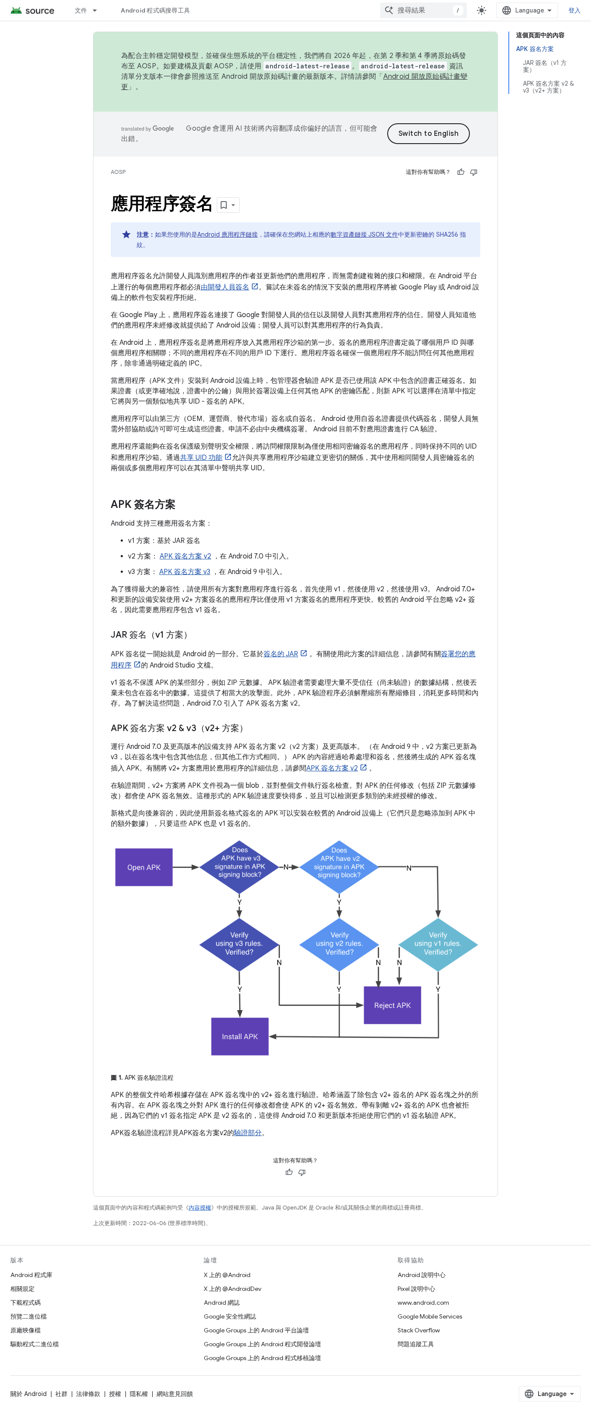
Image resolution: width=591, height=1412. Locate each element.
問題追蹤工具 (416, 1344)
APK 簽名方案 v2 (185, 556)
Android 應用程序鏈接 (227, 234)
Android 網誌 (222, 1302)
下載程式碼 (25, 1302)
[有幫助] (460, 172)
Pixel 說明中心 (416, 1289)
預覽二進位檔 (28, 1316)
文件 (81, 10)
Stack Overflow (419, 1330)
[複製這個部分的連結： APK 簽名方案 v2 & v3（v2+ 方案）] (256, 729)
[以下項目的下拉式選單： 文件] (98, 10)
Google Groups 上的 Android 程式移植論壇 (262, 1358)
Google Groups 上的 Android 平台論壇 (256, 1330)
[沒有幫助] (473, 172)
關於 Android (28, 1393)
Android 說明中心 (422, 1275)
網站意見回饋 (175, 1393)
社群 (61, 1393)
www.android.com (423, 1302)
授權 (115, 1393)
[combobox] (423, 10)
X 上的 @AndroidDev (232, 1289)
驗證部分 (248, 1133)
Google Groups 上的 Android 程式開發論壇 (262, 1344)
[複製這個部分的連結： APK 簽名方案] (184, 505)
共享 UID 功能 (201, 457)
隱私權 (139, 1393)
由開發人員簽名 (225, 287)
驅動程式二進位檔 (34, 1344)
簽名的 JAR (280, 654)
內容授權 (200, 1207)
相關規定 (22, 1289)
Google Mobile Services (430, 1316)
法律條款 (88, 1393)
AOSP (118, 172)
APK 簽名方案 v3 (184, 572)
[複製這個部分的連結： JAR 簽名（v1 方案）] (200, 635)
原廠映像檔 (25, 1330)
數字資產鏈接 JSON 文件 (364, 234)
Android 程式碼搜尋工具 (155, 10)
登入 (575, 10)
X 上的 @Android (227, 1275)
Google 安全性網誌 (230, 1316)
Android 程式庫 (31, 1275)
